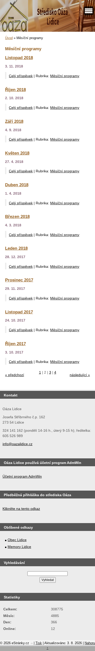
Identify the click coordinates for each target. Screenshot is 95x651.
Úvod (9, 38)
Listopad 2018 (19, 57)
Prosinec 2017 (19, 279)
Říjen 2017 (15, 343)
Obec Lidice (17, 540)
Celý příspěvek (21, 76)
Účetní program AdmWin (22, 476)
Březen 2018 (17, 216)
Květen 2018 (17, 153)
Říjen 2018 (15, 89)
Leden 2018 (16, 248)
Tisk (38, 643)
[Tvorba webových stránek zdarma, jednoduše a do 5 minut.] (32, 643)
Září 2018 (14, 121)
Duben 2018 (16, 184)
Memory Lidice (19, 547)
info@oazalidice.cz (17, 444)
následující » (80, 375)
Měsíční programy (64, 76)
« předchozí (14, 375)
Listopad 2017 (19, 311)
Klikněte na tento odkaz (21, 509)
